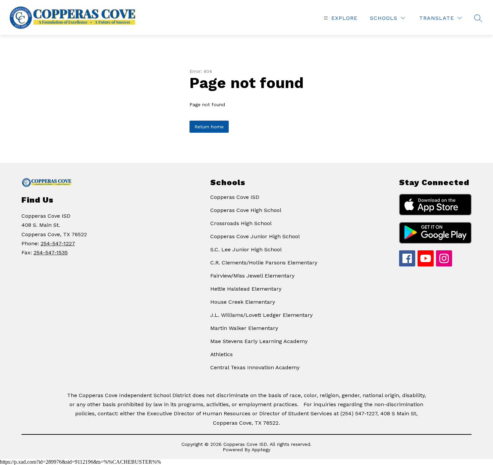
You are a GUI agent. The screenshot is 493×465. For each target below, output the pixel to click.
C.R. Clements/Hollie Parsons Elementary (263, 262)
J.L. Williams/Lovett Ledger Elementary (261, 315)
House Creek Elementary (242, 302)
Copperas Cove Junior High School (255, 236)
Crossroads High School (241, 223)
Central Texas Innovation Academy (254, 367)
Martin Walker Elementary (244, 328)
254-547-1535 (51, 252)
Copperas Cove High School (245, 210)
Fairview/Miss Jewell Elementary (252, 275)
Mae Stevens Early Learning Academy (259, 341)
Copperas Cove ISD (234, 197)
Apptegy (261, 449)
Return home (209, 126)
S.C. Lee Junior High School (246, 249)
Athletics (221, 354)
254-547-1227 (58, 243)
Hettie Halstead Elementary (245, 289)
